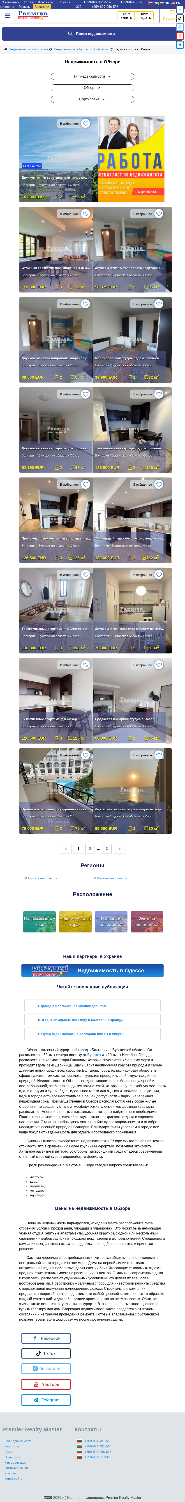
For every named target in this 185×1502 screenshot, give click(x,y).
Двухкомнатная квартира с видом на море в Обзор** (129, 809)
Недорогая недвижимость (111, 921)
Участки (10, 1473)
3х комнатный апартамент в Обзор (49, 719)
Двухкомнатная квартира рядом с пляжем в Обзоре (56, 448)
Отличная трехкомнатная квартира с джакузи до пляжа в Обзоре (56, 268)
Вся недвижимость (18, 1441)
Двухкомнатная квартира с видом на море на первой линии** (129, 628)
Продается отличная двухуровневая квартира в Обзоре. (56, 809)
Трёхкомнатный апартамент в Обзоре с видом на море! (56, 628)
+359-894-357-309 (98, 1457)
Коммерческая (15, 1462)
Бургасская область (42, 878)
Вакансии (42, 7)
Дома (8, 1452)
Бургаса (94, 1055)
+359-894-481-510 (98, 1441)
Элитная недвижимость (147, 921)
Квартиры (12, 1446)
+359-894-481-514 (98, 1446)
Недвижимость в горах (75, 921)
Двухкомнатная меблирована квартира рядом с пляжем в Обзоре (129, 268)
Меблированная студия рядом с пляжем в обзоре (129, 358)
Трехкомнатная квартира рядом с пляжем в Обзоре (129, 448)
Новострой (12, 1457)
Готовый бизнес (16, 1468)
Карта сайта (13, 1478)
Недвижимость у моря (39, 921)
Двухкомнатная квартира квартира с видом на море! (56, 177)
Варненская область (112, 878)
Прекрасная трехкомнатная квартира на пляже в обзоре (56, 538)
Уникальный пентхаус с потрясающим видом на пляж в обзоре (129, 538)
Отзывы (24, 7)
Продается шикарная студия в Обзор (125, 719)
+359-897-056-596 (104, 7)
